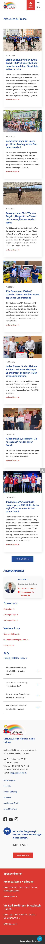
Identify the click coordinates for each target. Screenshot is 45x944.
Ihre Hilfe (7, 786)
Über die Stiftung (10, 634)
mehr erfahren (11, 99)
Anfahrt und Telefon (11, 803)
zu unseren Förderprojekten (14, 640)
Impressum (37, 941)
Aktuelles (7, 797)
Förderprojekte (9, 780)
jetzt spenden (30, 6)
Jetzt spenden (23, 855)
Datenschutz (25, 941)
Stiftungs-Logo (9, 614)
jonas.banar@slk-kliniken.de (28, 593)
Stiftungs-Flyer (9, 620)
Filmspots (7, 645)
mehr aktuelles (22, 559)
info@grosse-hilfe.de (18, 773)
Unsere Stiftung (10, 792)
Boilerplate (7, 609)
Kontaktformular (10, 809)
